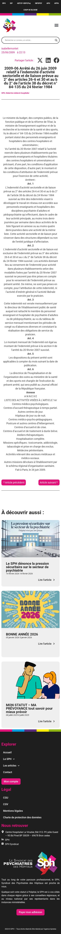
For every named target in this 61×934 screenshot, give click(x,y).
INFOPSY (38, 3)
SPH (4, 3)
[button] (56, 25)
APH (48, 3)
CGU (5, 797)
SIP (11, 3)
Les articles (9, 765)
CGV (5, 804)
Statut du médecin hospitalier (17, 93)
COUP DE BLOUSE (30, 10)
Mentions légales (13, 810)
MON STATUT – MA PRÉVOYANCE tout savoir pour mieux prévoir (29, 708)
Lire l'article (44, 579)
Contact (7, 772)
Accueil (7, 752)
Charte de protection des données (22, 817)
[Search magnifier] (56, 40)
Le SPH (7, 758)
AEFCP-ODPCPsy (24, 3)
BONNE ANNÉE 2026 (22, 634)
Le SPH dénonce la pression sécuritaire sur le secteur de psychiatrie (27, 567)
